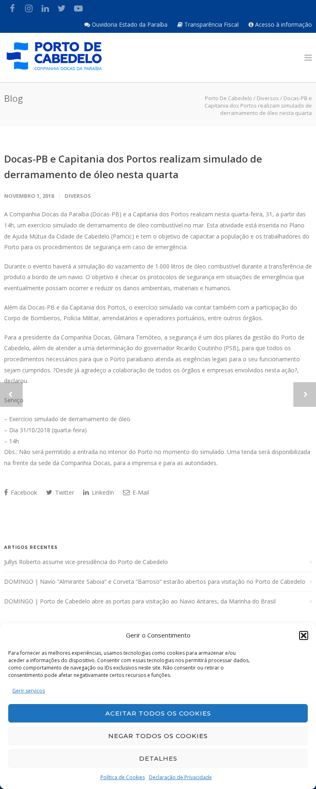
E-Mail (140, 492)
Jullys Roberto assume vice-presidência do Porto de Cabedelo (86, 562)
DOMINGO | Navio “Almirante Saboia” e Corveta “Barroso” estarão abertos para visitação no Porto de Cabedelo (154, 581)
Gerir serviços (28, 690)
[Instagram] (29, 8)
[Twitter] (61, 8)
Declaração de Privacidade (180, 777)
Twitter (63, 492)
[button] (304, 635)
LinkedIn (102, 492)
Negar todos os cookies (158, 736)
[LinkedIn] (45, 8)
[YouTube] (78, 8)
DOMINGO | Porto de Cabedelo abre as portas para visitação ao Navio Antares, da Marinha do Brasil (140, 601)
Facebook (23, 492)
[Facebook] (12, 8)
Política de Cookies (122, 777)
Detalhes (158, 758)
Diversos (78, 196)
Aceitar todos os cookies (158, 713)
